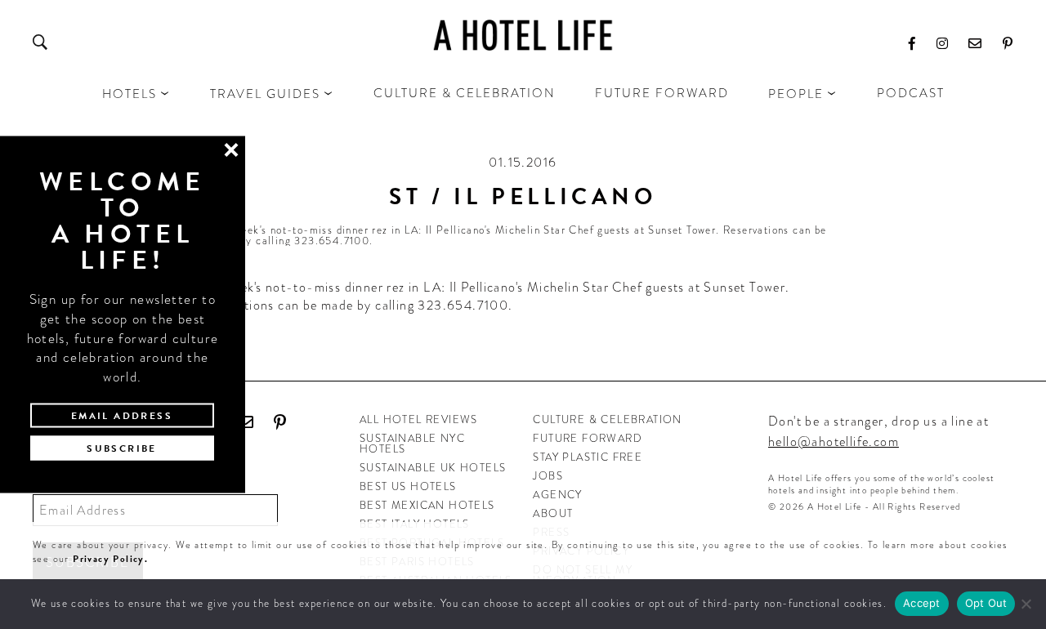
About (553, 513)
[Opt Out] (1025, 604)
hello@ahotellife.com (833, 441)
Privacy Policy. (110, 558)
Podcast (911, 93)
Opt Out (986, 602)
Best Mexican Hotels (427, 505)
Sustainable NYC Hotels (412, 443)
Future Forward (662, 93)
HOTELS (129, 94)
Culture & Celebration (464, 93)
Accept (922, 602)
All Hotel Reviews (419, 419)
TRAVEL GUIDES (265, 94)
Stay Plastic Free (587, 457)
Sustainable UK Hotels (433, 467)
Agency (557, 494)
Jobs (548, 476)
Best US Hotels (408, 486)
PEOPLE (796, 94)
